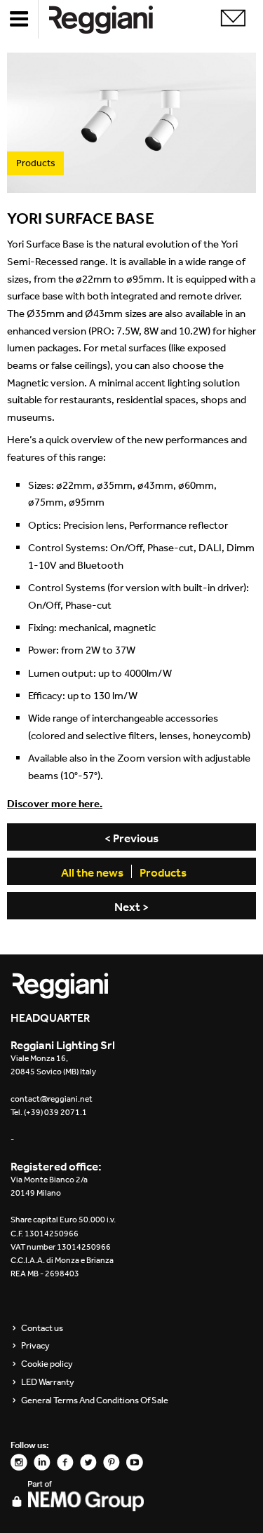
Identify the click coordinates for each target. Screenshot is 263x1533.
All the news (92, 872)
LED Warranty (47, 1382)
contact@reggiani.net (52, 1099)
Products (163, 872)
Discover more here (53, 803)
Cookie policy (47, 1364)
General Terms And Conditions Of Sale (94, 1400)
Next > (131, 907)
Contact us (42, 1328)
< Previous (131, 838)
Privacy (35, 1345)
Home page (112, 19)
